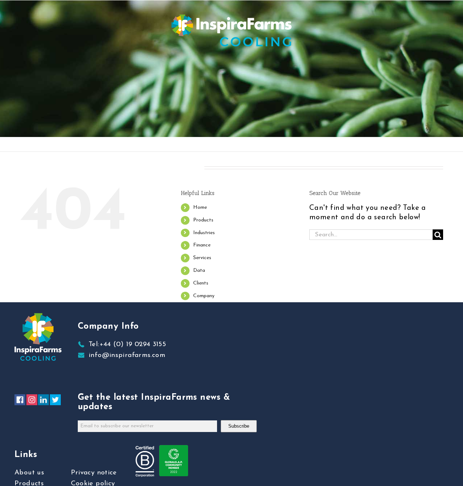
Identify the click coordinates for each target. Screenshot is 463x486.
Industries (204, 233)
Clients (200, 283)
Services (202, 258)
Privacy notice (94, 472)
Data (199, 270)
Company (203, 296)
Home (200, 207)
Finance (202, 245)
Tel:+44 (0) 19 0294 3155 (127, 344)
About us (29, 472)
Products (203, 220)
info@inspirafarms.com (127, 355)
